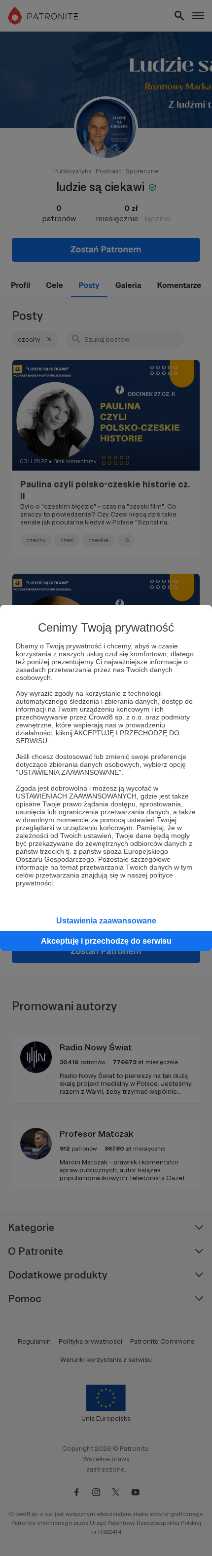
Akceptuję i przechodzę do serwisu (106, 941)
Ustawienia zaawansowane (106, 921)
